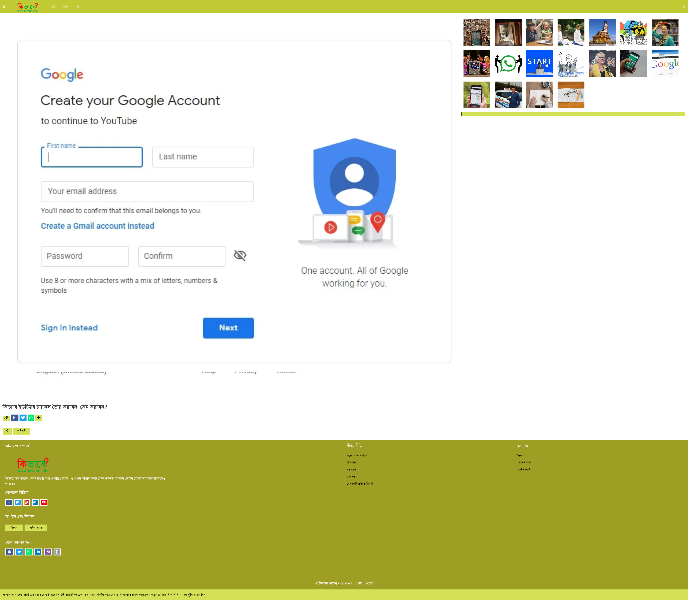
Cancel (385, 61)
